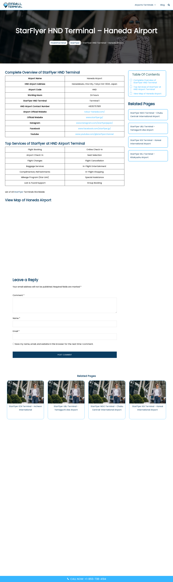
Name (16, 318)
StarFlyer (75, 42)
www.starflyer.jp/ (94, 117)
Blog (162, 4)
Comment (18, 295)
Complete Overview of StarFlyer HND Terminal (145, 81)
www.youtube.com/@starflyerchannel (94, 134)
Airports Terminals (144, 4)
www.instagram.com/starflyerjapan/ (94, 123)
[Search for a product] (169, 5)
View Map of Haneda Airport (147, 93)
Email (16, 331)
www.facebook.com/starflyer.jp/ (94, 128)
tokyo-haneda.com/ (94, 111)
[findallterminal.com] (13, 5)
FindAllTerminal (58, 42)
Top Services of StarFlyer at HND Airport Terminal (147, 88)
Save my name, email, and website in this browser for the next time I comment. (54, 344)
